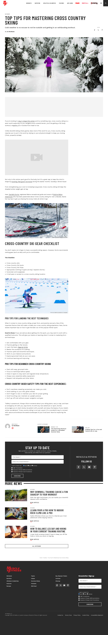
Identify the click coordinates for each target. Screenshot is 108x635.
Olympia (94, 3)
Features (61, 3)
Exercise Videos (35, 581)
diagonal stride (23, 347)
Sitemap (58, 581)
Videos (33, 578)
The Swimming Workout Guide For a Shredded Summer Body (58, 430)
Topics (33, 576)
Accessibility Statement (97, 615)
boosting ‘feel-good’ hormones (21, 181)
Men (30, 465)
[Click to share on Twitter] (98, 30)
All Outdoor (36, 546)
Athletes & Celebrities (49, 3)
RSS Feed (33, 586)
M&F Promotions (17, 467)
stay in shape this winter (26, 121)
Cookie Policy (85, 615)
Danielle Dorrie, (14, 194)
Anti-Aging (70, 3)
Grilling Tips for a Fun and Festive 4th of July (93, 430)
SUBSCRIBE (17, 476)
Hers (85, 3)
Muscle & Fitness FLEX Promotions (22, 471)
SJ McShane (10, 31)
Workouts (29, 3)
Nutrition (37, 3)
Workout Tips (54, 427)
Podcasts (33, 583)
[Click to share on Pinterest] (102, 30)
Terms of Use (68, 615)
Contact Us (60, 615)
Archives (58, 578)
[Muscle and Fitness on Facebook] (78, 467)
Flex (77, 3)
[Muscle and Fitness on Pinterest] (95, 467)
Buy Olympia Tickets (61, 576)
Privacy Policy (77, 615)
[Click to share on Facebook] (94, 30)
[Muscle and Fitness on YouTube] (89, 467)
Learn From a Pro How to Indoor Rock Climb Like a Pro (47, 511)
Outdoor (7, 14)
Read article (34, 502)
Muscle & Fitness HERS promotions (22, 469)
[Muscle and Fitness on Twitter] (84, 467)
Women (35, 465)
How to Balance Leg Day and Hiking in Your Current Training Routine (48, 530)
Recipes (9, 586)
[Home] (5, 5)
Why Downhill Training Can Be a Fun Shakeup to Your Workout (49, 493)
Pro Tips (87, 427)
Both (26, 465)
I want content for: (16, 465)
